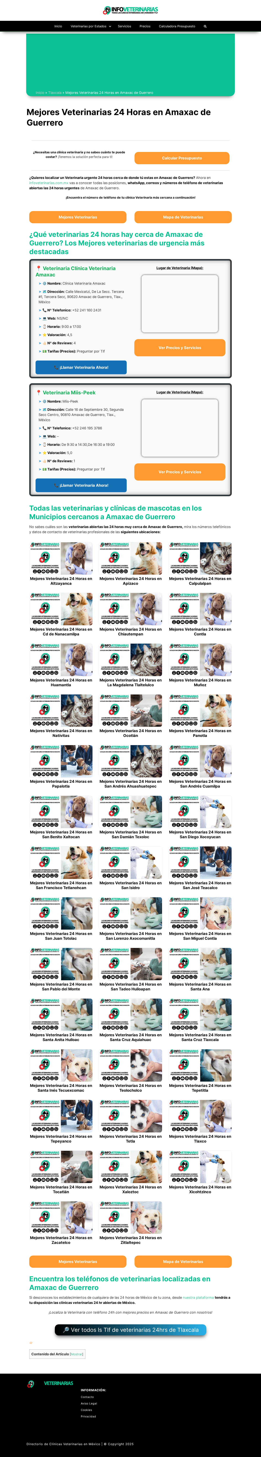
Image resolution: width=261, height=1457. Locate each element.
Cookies (86, 1410)
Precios (145, 26)
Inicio (58, 26)
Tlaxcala (55, 93)
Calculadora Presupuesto (177, 26)
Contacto (87, 1397)
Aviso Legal (89, 1403)
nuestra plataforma (198, 1297)
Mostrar (76, 1354)
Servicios (124, 26)
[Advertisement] (130, 60)
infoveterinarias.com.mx (48, 183)
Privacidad (88, 1416)
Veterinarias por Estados (88, 26)
